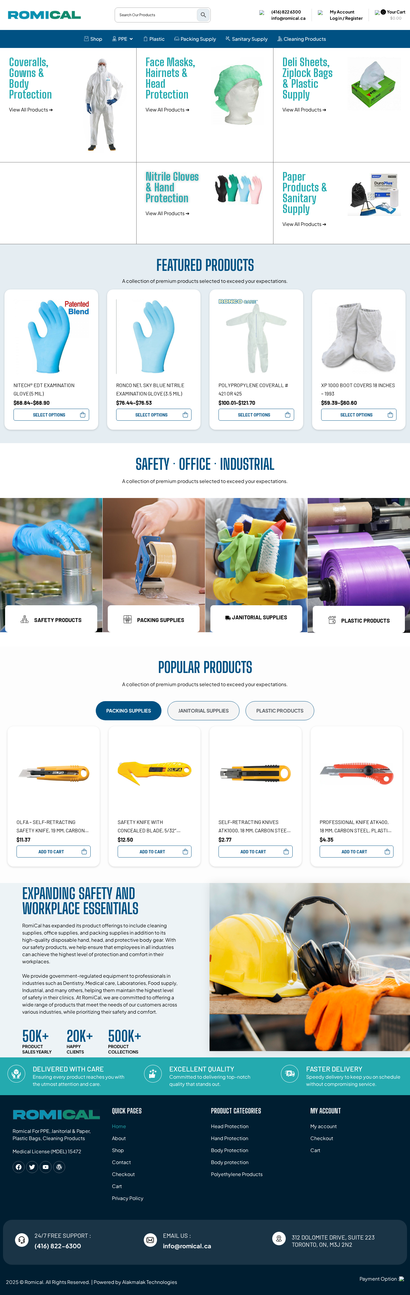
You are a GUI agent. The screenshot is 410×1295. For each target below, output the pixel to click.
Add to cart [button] (51, 851)
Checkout (123, 1174)
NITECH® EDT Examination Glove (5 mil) (44, 389)
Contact (121, 1162)
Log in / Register (346, 18)
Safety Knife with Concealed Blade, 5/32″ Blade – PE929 (147, 826)
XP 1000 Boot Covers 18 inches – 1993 (358, 389)
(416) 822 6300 (286, 11)
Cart (117, 1186)
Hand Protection (229, 1138)
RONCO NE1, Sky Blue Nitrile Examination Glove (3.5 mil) (150, 389)
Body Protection (229, 1150)
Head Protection (230, 1126)
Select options (49, 414)
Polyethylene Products (237, 1174)
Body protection (230, 1162)
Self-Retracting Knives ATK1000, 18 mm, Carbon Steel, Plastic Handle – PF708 (255, 826)
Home (119, 1126)
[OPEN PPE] (131, 39)
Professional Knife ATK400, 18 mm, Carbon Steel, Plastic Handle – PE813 (355, 826)
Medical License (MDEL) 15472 (47, 1151)
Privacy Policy (127, 1198)
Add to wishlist (86, 301)
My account (323, 1126)
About (119, 1138)
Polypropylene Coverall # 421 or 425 (253, 389)
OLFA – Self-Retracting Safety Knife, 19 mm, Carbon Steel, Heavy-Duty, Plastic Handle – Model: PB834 (51, 826)
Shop (118, 1150)
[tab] (128, 710)
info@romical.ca (288, 18)
